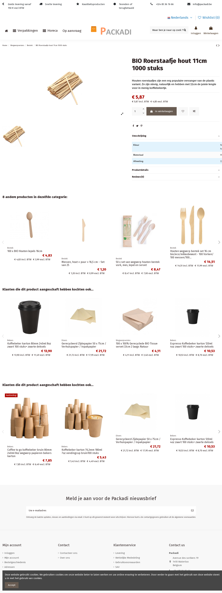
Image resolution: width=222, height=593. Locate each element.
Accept (11, 585)
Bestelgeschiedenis (15, 562)
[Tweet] (137, 125)
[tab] (176, 136)
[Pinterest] (141, 125)
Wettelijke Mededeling (127, 557)
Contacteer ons (68, 553)
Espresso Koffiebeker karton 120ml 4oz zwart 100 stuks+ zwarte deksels (192, 345)
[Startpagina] (6, 31)
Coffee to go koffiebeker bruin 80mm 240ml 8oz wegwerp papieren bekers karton (29, 453)
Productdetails (140, 170)
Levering (120, 553)
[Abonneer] (192, 510)
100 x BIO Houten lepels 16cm (24, 251)
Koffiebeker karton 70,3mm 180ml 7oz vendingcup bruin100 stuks (82, 451)
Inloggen (9, 553)
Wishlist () (211, 17)
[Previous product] (217, 45)
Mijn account (11, 557)
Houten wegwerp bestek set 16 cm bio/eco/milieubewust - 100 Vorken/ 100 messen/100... (191, 254)
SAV (117, 567)
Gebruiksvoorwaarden (127, 562)
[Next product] (219, 45)
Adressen (9, 567)
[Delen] (133, 125)
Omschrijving (139, 136)
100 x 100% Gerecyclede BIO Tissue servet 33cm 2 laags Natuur (136, 345)
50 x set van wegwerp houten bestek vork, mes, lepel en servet (138, 263)
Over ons (65, 557)
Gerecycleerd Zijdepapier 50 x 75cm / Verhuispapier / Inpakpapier (84, 345)
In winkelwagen (164, 111)
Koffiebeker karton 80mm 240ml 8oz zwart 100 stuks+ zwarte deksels (29, 345)
